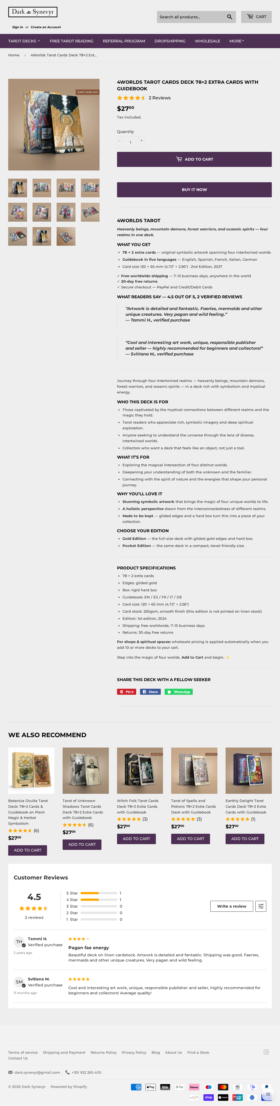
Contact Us (18, 1058)
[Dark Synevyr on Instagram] (266, 1053)
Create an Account (46, 27)
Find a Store (198, 1052)
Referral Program (124, 41)
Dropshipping (170, 41)
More (235, 41)
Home (13, 55)
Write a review (231, 906)
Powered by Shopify (69, 1086)
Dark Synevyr (33, 1086)
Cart (260, 16)
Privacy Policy (134, 1052)
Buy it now (194, 189)
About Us (173, 1052)
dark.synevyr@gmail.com (37, 1072)
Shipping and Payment (64, 1052)
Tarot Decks (22, 41)
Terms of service (23, 1052)
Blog (155, 1052)
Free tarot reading (72, 41)
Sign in (17, 27)
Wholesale (207, 41)
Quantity (125, 131)
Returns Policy (103, 1052)
